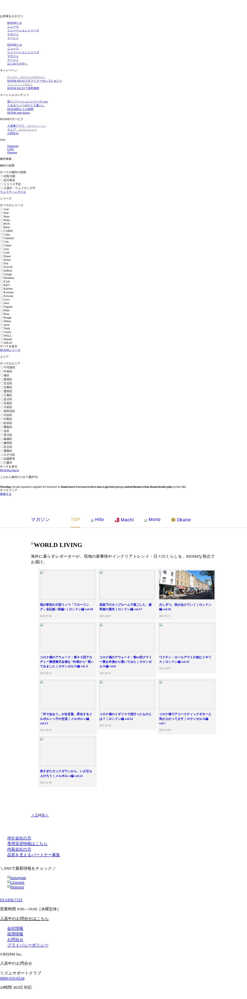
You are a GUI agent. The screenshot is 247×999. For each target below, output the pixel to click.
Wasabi (8, 339)
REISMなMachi (9, 470)
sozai (6, 324)
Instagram (12, 146)
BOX (7, 223)
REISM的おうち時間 (20, 109)
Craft (6, 252)
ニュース (13, 26)
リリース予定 (12, 184)
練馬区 (8, 442)
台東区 (8, 387)
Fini (6, 263)
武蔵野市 (9, 458)
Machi (127, 519)
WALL (8, 335)
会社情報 (15, 928)
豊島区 (8, 427)
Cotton (7, 245)
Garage (8, 274)
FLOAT (8, 267)
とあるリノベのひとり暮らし (26, 105)
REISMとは (14, 22)
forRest (8, 270)
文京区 (8, 383)
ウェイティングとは (13, 191)
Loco (7, 299)
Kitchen (8, 288)
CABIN (8, 230)
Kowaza (8, 295)
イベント (13, 38)
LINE (10, 149)
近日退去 (9, 180)
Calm (7, 234)
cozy (6, 248)
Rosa (6, 313)
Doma (7, 259)
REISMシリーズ (10, 350)
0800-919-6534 (12, 978)
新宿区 (8, 379)
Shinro (7, 321)
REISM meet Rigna (18, 112)
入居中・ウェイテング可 (19, 188)
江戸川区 (9, 454)
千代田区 (9, 367)
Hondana (9, 277)
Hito (99, 519)
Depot (7, 256)
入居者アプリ (26, 125)
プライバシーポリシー (27, 945)
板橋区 (8, 438)
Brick (7, 227)
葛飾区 (8, 450)
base (6, 212)
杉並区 (8, 423)
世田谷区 (9, 411)
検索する (6, 494)
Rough (7, 317)
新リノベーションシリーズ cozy (27, 101)
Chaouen (9, 238)
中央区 (8, 371)
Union (7, 332)
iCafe (7, 281)
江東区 (8, 395)
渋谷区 (8, 415)
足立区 (8, 446)
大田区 (8, 407)
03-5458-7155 (11, 900)
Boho (7, 220)
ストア (22, 129)
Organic (8, 306)
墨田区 (8, 391)
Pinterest (12, 152)
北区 (6, 431)
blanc (7, 216)
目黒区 (8, 403)
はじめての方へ (17, 63)
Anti (6, 209)
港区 (6, 375)
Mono (155, 519)
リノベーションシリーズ (23, 30)
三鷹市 (8, 462)
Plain (6, 310)
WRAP (8, 342)
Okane (184, 519)
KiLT (7, 285)
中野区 (8, 419)
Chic (6, 241)
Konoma (9, 292)
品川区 (8, 399)
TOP (75, 519)
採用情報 (15, 934)
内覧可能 (9, 176)
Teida (7, 328)
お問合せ (13, 133)
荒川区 (8, 434)
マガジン (13, 34)
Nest (6, 303)
